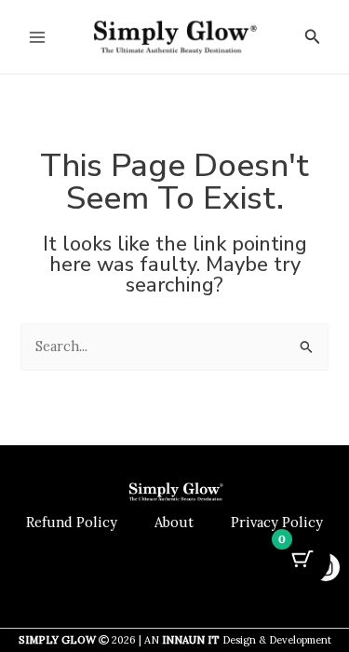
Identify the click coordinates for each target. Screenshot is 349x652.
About (174, 522)
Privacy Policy (277, 522)
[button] (312, 37)
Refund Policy (71, 522)
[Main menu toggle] (37, 36)
